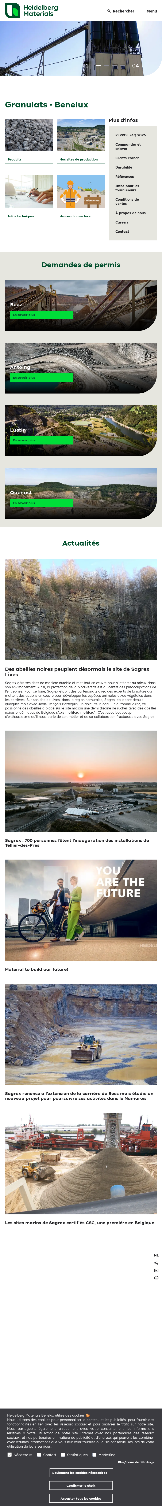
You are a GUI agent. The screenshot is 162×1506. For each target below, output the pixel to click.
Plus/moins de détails (134, 1462)
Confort (49, 1455)
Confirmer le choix (81, 1486)
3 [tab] (114, 65)
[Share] (156, 1263)
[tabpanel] (81, 49)
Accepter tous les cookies (81, 1498)
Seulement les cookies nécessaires (79, 1473)
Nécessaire (23, 1455)
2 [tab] (106, 65)
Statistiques (77, 1455)
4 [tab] (122, 65)
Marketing (107, 1455)
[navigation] (156, 1255)
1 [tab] (98, 65)
